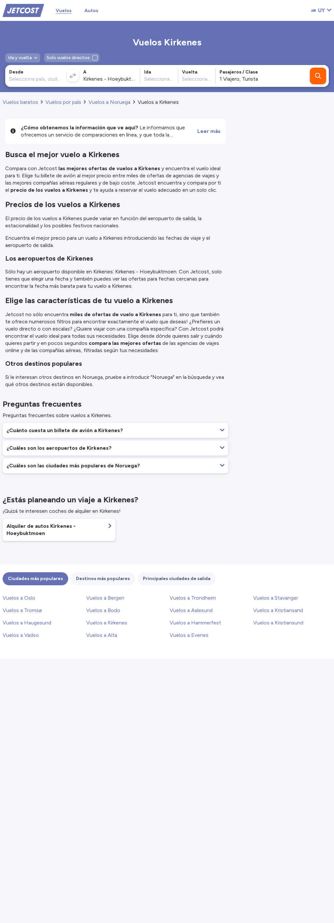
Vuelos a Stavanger (275, 598)
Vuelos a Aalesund (191, 610)
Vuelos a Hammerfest (195, 623)
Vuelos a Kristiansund (278, 623)
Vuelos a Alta (101, 635)
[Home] (23, 10)
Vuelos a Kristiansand (278, 610)
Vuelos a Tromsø (22, 610)
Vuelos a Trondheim (193, 598)
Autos (91, 10)
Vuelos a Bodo (103, 610)
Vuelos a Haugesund (27, 623)
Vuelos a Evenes (189, 635)
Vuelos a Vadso (21, 635)
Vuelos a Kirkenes (106, 623)
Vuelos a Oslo (19, 598)
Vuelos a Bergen (105, 598)
